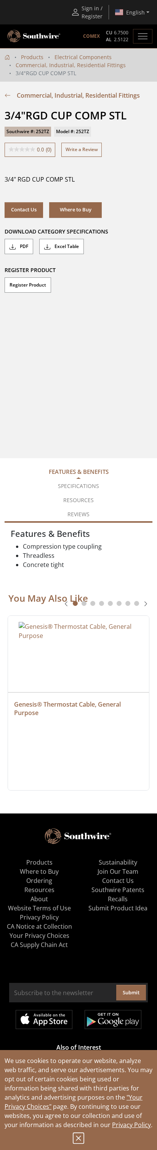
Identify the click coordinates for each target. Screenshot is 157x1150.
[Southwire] (34, 36)
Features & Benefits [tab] (79, 471)
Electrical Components (83, 57)
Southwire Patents (117, 890)
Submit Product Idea (117, 908)
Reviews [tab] (78, 514)
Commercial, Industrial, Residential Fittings (71, 65)
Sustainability (118, 862)
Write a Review (82, 149)
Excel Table (66, 246)
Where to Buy (39, 871)
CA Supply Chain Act (39, 945)
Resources (39, 890)
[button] (75, 209)
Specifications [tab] (78, 486)
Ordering (39, 880)
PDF (23, 246)
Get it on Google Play (113, 1019)
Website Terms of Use (39, 908)
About (39, 899)
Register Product (28, 285)
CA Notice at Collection (39, 926)
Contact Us (24, 209)
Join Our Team (118, 871)
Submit (131, 992)
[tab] (75, 603)
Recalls (118, 899)
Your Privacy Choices (39, 935)
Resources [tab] (78, 500)
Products (32, 57)
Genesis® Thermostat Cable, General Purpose (68, 708)
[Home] (7, 57)
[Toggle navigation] (142, 36)
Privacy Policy (131, 1125)
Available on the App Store (44, 1019)
